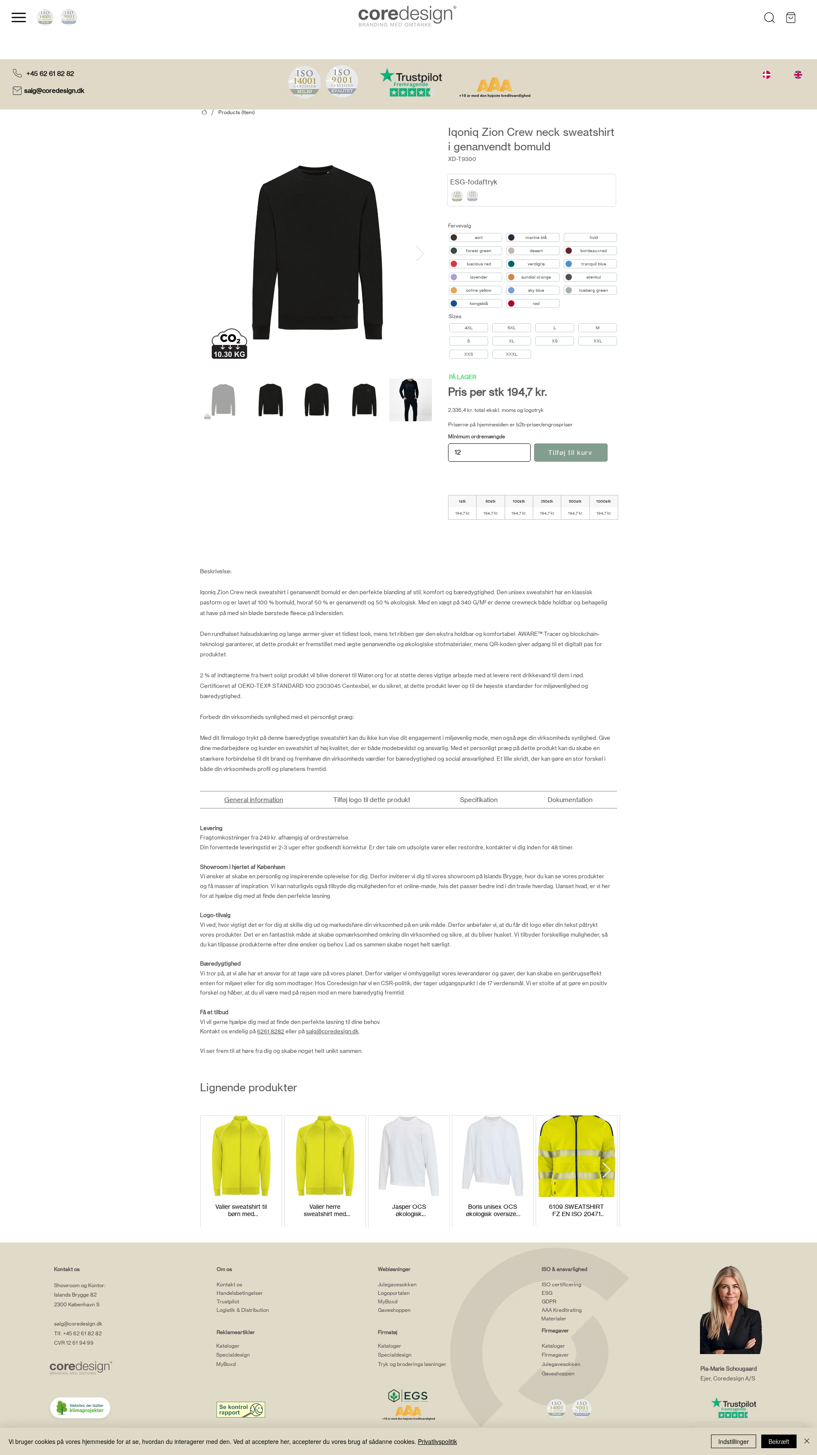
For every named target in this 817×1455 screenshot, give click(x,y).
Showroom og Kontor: (80, 1285)
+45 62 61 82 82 (50, 73)
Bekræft (778, 1441)
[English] (798, 74)
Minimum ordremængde (476, 436)
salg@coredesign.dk (55, 90)
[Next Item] (420, 253)
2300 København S (77, 1304)
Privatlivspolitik (437, 1441)
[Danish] (766, 74)
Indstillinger (733, 1441)
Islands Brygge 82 (75, 1294)
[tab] (254, 799)
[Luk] (807, 1441)
